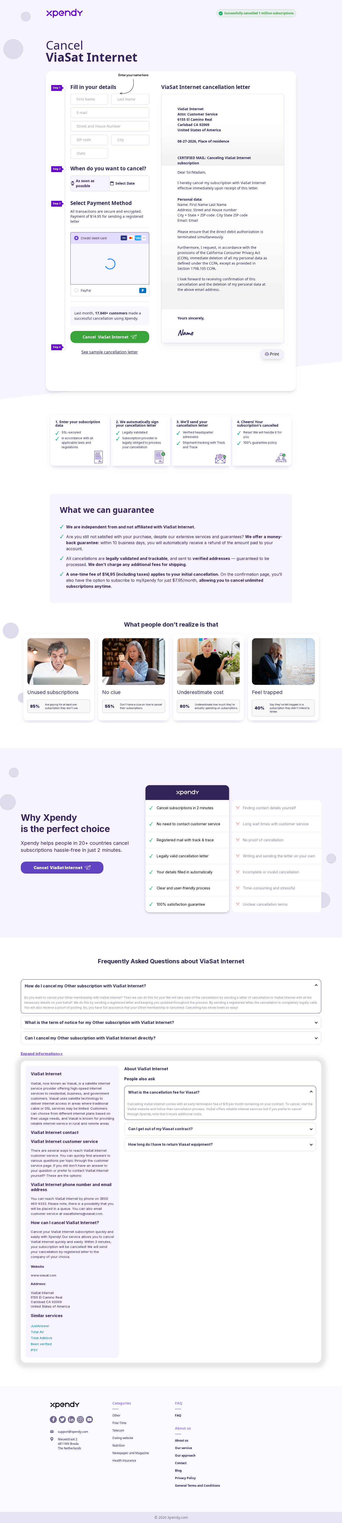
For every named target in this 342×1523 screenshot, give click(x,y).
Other (116, 1415)
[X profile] (62, 1419)
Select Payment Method (101, 202)
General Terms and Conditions (197, 1485)
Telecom (118, 1430)
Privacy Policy (185, 1478)
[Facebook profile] (53, 1419)
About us (181, 1440)
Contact (181, 1463)
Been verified (41, 1344)
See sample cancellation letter (109, 352)
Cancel (105, 337)
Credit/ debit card (94, 238)
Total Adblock (41, 1338)
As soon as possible (85, 183)
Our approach (185, 1455)
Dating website (122, 1438)
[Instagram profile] (80, 1419)
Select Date (125, 183)
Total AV (37, 1332)
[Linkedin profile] (71, 1419)
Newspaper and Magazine (130, 1453)
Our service (183, 1448)
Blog (178, 1470)
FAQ (178, 1415)
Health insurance (124, 1460)
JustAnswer (40, 1326)
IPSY (34, 1350)
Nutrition (118, 1445)
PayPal (86, 290)
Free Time (119, 1423)
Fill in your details (93, 86)
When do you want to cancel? (108, 168)
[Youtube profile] (89, 1419)
